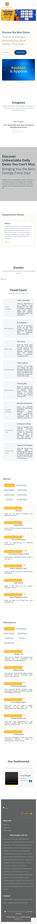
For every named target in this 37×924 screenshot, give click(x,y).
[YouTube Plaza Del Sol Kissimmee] (31, 814)
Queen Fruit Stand (24, 445)
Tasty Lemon (22, 363)
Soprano (18, 917)
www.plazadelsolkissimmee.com (17, 911)
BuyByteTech (18, 919)
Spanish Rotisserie (24, 403)
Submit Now (20, 52)
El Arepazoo (22, 323)
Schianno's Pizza (24, 424)
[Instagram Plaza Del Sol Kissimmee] (22, 814)
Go (9, 242)
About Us (6, 825)
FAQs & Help (7, 830)
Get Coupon (19, 122)
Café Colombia (23, 300)
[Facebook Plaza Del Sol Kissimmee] (27, 814)
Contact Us (6, 828)
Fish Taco (21, 342)
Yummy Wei (22, 384)
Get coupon (19, 131)
